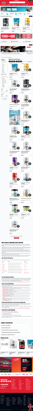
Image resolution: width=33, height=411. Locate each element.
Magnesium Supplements (8, 405)
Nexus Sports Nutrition (29, 402)
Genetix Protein (12, 61)
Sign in (24, 369)
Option (2, 350)
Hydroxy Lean (25, 266)
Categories (3, 57)
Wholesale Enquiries (28, 386)
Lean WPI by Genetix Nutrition (26, 28)
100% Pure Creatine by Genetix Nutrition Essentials (12, 353)
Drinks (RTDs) (2, 403)
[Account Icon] (26, 2)
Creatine (2, 402)
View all (31, 16)
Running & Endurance (19, 398)
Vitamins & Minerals (20, 400)
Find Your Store (15, 311)
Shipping (20, 381)
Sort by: (24, 61)
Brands (6, 57)
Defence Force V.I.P (28, 383)
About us (20, 386)
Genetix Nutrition (25, 398)
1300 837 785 (4, 386)
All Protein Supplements (13, 398)
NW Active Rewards (13, 385)
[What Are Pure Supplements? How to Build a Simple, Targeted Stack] (13, 51)
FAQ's (19, 379)
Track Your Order (21, 383)
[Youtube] (5, 381)
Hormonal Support (8, 400)
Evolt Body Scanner (28, 387)
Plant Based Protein (13, 402)
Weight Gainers (19, 401)
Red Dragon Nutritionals (29, 404)
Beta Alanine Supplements (2, 399)
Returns (20, 382)
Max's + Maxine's (30, 399)
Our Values (20, 387)
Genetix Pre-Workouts (20, 61)
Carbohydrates (2, 400)
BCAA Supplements (3, 398)
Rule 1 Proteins (25, 403)
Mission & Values (28, 380)
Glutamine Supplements (8, 398)
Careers (13, 381)
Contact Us (13, 379)
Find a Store (13, 380)
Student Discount (28, 382)
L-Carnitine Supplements (8, 403)
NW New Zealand (14, 388)
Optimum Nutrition (25, 399)
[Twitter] (6, 381)
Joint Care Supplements (8, 402)
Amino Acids (2, 397)
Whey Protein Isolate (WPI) (20, 403)
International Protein (29, 400)
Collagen (2, 401)
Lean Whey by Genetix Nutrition (16, 28)
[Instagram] (3, 381)
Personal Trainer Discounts (28, 385)
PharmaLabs (29, 398)
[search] (24, 2)
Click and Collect (14, 387)
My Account (13, 383)
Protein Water (14, 400)
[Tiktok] (10, 381)
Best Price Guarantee (20, 385)
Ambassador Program (20, 388)
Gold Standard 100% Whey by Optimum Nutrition (22, 352)
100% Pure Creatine (26, 269)
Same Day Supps (4, 312)
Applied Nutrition (25, 404)
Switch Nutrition (30, 403)
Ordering (20, 380)
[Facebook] (1, 381)
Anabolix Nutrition (25, 401)
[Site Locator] (8, 2)
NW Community (28, 389)
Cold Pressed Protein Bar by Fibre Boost (4, 352)
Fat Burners (7, 397)
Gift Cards (13, 386)
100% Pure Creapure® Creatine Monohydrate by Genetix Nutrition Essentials (5, 28)
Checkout (13, 382)
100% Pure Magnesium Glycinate (26, 272)
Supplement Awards (28, 381)
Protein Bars (13, 403)
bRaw (28, 397)
